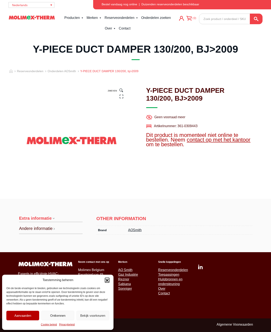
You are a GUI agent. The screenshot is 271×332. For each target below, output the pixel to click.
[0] (189, 24)
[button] (107, 280)
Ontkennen (57, 315)
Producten (72, 18)
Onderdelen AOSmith (62, 71)
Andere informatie (36, 228)
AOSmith (135, 230)
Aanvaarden (22, 315)
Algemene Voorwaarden (235, 324)
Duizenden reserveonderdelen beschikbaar (170, 4)
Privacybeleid (67, 324)
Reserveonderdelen (119, 18)
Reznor (123, 279)
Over (108, 28)
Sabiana (124, 284)
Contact (124, 28)
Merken (92, 18)
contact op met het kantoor (218, 139)
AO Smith (125, 270)
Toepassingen (168, 274)
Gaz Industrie (128, 274)
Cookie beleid (49, 324)
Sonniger (125, 288)
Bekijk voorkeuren (92, 315)
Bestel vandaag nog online (119, 4)
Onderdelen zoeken (156, 18)
